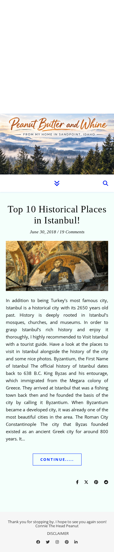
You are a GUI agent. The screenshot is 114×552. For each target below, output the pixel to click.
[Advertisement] (57, 57)
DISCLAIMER (58, 533)
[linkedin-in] (75, 541)
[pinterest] (67, 541)
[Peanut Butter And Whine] (57, 144)
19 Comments (72, 232)
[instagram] (58, 541)
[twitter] (48, 541)
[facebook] (38, 541)
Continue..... (57, 459)
